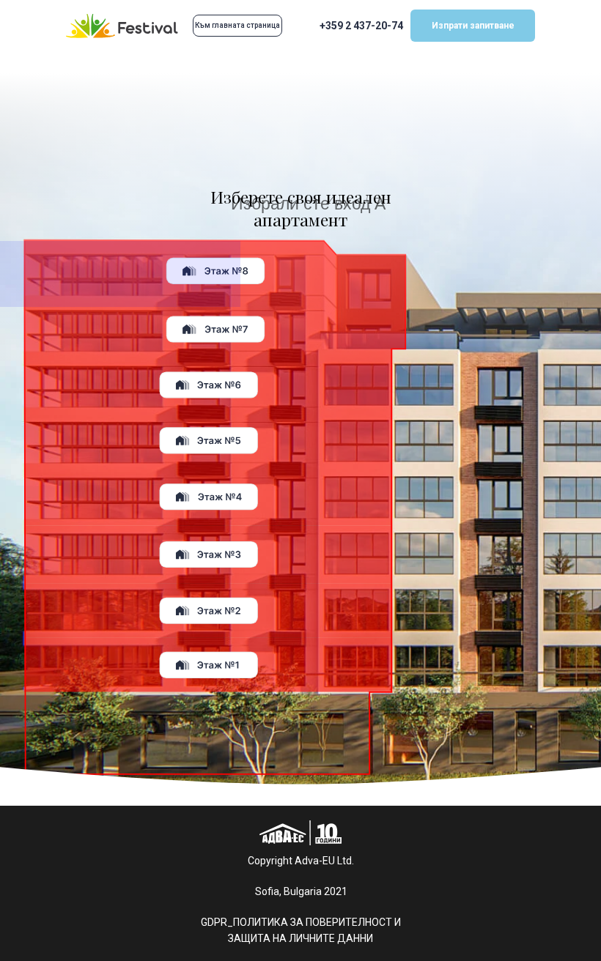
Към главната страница (237, 25)
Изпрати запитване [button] (473, 26)
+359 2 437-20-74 (361, 25)
